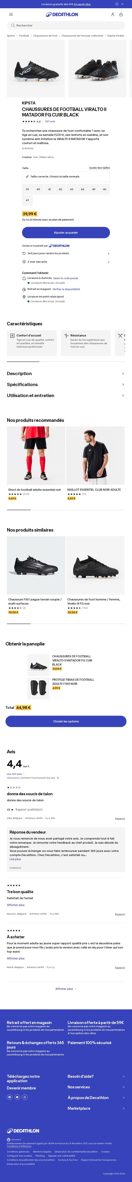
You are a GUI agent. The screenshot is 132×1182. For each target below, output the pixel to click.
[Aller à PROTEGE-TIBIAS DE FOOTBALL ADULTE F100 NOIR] (39, 689)
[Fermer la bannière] (122, 4)
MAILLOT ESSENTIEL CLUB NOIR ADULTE (94, 489)
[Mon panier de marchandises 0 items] (121, 14)
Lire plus (15, 859)
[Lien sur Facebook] (9, 1097)
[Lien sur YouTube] (17, 1097)
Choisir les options (66, 721)
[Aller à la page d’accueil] (62, 14)
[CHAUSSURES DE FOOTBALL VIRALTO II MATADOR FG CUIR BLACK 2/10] (97, 68)
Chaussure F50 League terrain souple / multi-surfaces (35, 601)
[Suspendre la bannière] (117, 4)
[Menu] (11, 14)
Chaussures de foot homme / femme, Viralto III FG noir (94, 601)
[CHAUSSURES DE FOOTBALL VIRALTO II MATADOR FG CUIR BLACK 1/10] (36, 68)
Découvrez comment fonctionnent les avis (31, 777)
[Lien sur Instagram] (25, 1097)
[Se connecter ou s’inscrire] (113, 14)
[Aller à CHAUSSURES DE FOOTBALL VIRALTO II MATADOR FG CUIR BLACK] (39, 665)
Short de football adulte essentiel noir (34, 489)
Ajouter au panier (66, 232)
